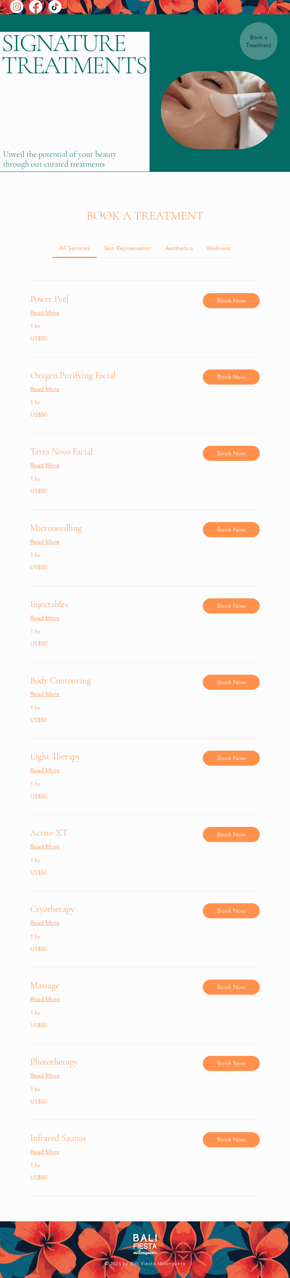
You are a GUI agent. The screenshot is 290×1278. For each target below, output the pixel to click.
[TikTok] (55, 6)
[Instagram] (16, 6)
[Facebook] (35, 6)
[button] (231, 300)
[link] (74, 248)
